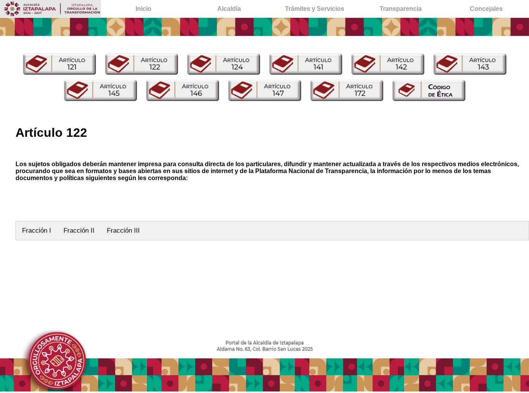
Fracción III (123, 230)
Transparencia (401, 8)
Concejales (486, 8)
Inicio (143, 8)
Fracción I (36, 230)
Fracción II (79, 230)
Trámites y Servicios (314, 8)
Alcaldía (229, 8)
